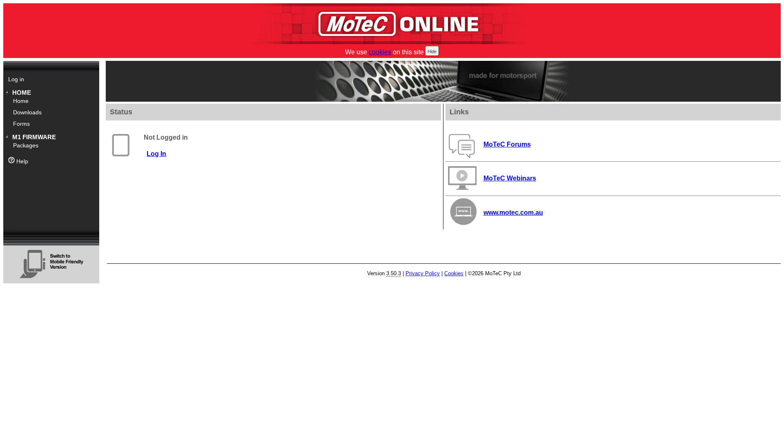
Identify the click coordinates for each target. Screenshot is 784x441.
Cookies (453, 273)
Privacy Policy (422, 273)
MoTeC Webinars (509, 178)
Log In (156, 153)
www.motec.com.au (513, 212)
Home (21, 92)
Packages (25, 146)
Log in (16, 79)
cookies (380, 52)
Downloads (27, 112)
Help (21, 161)
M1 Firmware (34, 137)
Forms (21, 124)
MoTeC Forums (507, 144)
